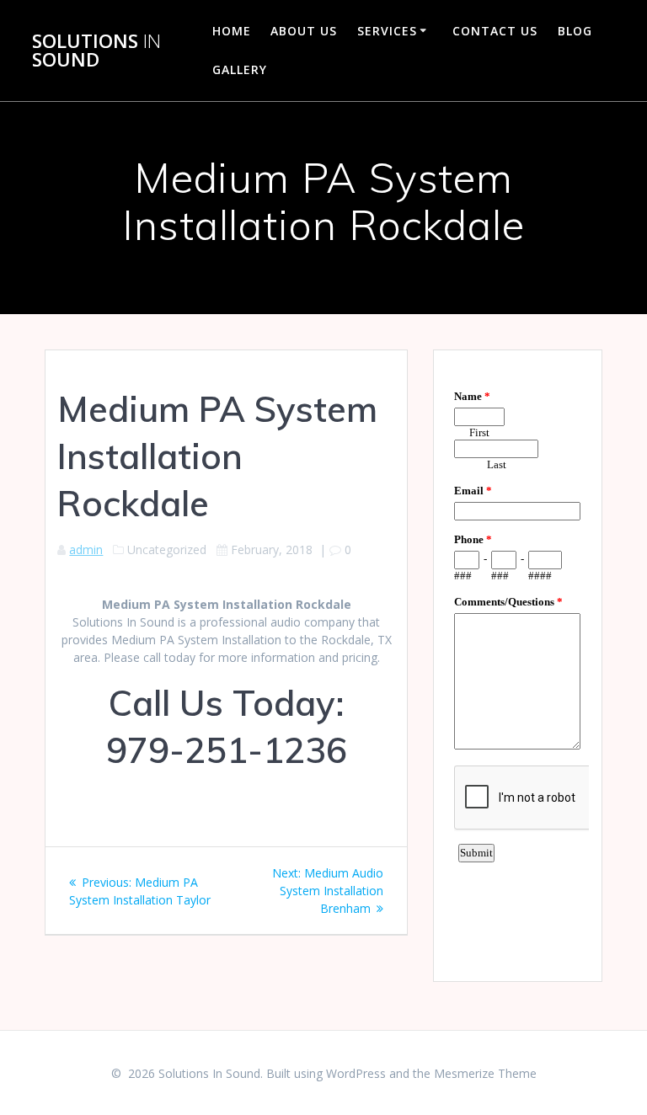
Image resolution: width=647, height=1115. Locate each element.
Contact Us (494, 31)
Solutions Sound (96, 51)
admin (86, 549)
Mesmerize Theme (485, 1073)
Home (231, 31)
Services (387, 31)
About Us (303, 31)
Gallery (239, 69)
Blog (575, 31)
